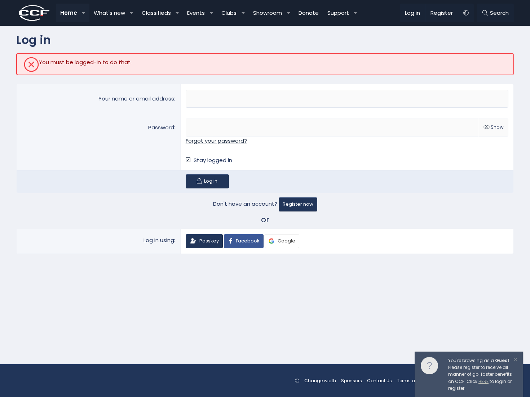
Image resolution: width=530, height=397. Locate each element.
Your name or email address (136, 98)
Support (338, 13)
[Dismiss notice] (515, 360)
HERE (483, 381)
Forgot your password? (216, 140)
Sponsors (351, 381)
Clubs (229, 13)
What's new (109, 13)
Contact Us (379, 381)
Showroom (267, 13)
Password (161, 127)
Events (196, 13)
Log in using (158, 240)
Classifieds (156, 13)
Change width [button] (320, 381)
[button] (83, 13)
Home (68, 13)
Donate (309, 13)
